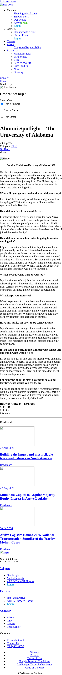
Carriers (5, 591)
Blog (16, 59)
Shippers (5, 568)
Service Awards (22, 62)
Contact (4, 77)
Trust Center (13, 626)
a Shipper (12, 103)
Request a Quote (16, 640)
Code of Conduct (34, 667)
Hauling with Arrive (25, 32)
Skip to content (8, 1)
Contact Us (13, 643)
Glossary (18, 72)
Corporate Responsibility (27, 47)
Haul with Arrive (16, 597)
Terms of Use (34, 658)
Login (17, 25)
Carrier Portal (21, 35)
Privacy (34, 655)
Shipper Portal (21, 16)
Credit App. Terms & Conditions (34, 664)
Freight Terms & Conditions (34, 661)
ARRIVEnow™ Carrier (20, 600)
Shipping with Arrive (25, 13)
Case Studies (21, 65)
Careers (11, 41)
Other (10, 116)
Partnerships (20, 56)
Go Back (5, 149)
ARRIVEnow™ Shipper (20, 581)
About (10, 44)
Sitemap (34, 652)
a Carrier (11, 110)
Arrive (21, 22)
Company (6, 610)
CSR (9, 620)
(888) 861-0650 (15, 646)
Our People (20, 19)
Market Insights (22, 53)
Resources (12, 50)
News (17, 69)
